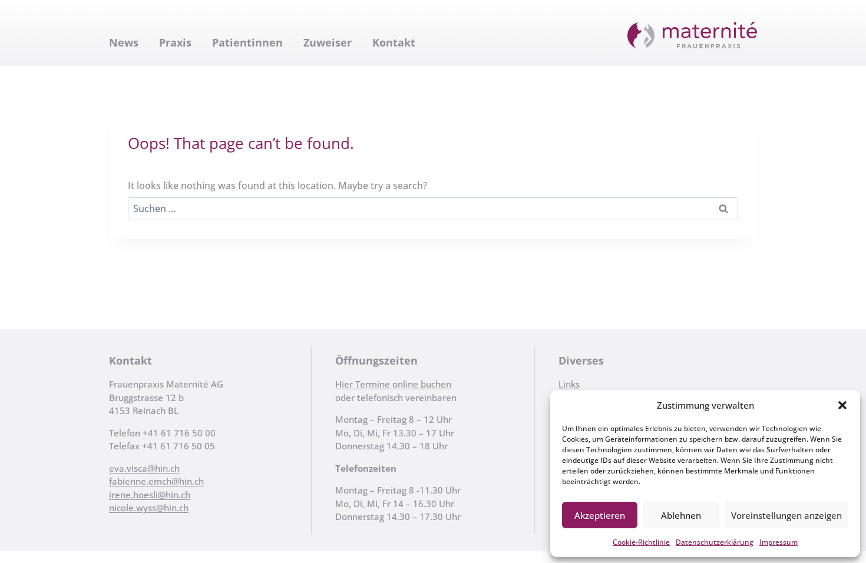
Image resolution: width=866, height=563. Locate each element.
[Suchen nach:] (433, 208)
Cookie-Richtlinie (641, 542)
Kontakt (393, 42)
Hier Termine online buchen (393, 384)
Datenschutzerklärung (714, 542)
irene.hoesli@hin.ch (149, 495)
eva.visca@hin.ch (144, 468)
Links (569, 384)
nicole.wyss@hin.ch (149, 508)
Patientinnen (247, 42)
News (123, 42)
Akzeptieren (599, 515)
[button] (842, 405)
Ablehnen (681, 515)
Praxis (175, 42)
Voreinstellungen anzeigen (786, 515)
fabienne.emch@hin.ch (156, 481)
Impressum (778, 542)
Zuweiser (327, 42)
